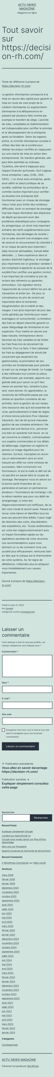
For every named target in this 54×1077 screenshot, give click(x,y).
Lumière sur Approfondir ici (16, 835)
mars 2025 (7, 926)
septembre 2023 (10, 998)
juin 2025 (7, 913)
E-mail (6, 698)
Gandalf (9, 608)
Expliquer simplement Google (17, 831)
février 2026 (8, 879)
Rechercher (8, 812)
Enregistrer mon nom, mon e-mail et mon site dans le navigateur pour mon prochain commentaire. (27, 733)
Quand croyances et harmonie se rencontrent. (26, 851)
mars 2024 (7, 973)
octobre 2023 (9, 994)
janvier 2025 (8, 934)
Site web (6, 714)
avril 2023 (7, 1019)
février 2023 (8, 1028)
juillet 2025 (7, 909)
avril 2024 (7, 968)
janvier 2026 (8, 883)
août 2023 (7, 1002)
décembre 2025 (10, 888)
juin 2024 (7, 960)
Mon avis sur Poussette (14, 846)
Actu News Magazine (19, 1060)
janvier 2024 (8, 981)
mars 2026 (7, 875)
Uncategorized (28, 612)
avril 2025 (7, 922)
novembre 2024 (10, 943)
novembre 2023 (10, 990)
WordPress (33, 1066)
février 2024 (8, 977)
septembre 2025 (10, 900)
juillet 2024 (8, 956)
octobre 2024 (9, 947)
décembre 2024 (10, 939)
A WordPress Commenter (15, 863)
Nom (5, 682)
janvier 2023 (8, 1032)
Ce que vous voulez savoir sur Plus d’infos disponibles (24, 841)
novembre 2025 (10, 892)
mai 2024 (7, 964)
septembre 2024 (11, 951)
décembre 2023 (10, 985)
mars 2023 (7, 1024)
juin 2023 (7, 1011)
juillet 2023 (7, 1007)
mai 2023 (7, 1015)
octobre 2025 (9, 896)
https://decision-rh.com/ (16, 86)
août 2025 (7, 905)
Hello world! (39, 863)
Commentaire (10, 651)
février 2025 (8, 930)
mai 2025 (7, 917)
